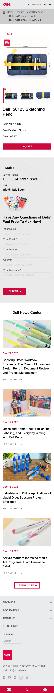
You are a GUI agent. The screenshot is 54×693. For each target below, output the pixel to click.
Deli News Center (27, 312)
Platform (38, 4)
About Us (9, 618)
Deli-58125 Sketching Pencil (25, 20)
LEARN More (26, 585)
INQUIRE (27, 146)
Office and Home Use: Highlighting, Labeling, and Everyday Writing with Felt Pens (26, 433)
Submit (14, 291)
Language (8, 634)
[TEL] (27, 689)
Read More (10, 379)
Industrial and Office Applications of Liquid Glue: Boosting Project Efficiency (27, 497)
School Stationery (35, 12)
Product (19, 12)
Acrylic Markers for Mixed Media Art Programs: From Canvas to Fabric (25, 562)
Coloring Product (17, 16)
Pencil (31, 16)
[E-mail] (9, 689)
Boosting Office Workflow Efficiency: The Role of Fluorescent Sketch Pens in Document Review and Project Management (27, 366)
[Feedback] (45, 689)
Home (10, 12)
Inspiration (11, 610)
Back (9, 34)
